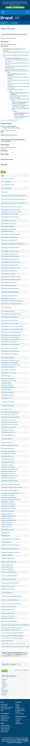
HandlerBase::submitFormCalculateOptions (12, 487)
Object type (4, 164)
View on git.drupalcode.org (10, 135)
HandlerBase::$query (6, 383)
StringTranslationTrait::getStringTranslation (12, 635)
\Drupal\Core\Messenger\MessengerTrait (15, 69)
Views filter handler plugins (8, 126)
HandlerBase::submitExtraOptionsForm (11, 484)
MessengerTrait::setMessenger (9, 508)
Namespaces (5, 690)
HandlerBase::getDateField (7, 430)
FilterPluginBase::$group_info (8, 220)
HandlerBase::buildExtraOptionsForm (10, 412)
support (12, 654)
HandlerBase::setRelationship (8, 471)
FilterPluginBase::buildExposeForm (9, 251)
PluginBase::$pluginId (6, 522)
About (2, 723)
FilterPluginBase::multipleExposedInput (11, 314)
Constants (4, 685)
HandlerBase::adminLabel (7, 401)
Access (17, 114)
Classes (4, 682)
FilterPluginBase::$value (7, 231)
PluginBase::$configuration (8, 511)
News (2, 702)
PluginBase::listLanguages (7, 589)
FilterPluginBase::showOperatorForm (10, 339)
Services (4, 693)
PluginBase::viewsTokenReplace (9, 621)
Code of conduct (19, 713)
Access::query (4, 192)
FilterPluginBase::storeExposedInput (10, 344)
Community (18, 702)
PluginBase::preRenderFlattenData (9, 600)
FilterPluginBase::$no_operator (9, 223)
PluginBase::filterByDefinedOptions (10, 548)
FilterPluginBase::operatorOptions (9, 317)
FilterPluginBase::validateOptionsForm (10, 365)
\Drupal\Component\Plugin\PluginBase (19, 70)
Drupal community (16, 655)
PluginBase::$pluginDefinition (8, 520)
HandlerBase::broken (6, 409)
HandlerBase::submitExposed (8, 477)
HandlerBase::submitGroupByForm (10, 490)
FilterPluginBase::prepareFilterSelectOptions (12, 326)
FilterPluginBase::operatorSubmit (9, 320)
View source (4, 149)
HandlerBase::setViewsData (8, 473)
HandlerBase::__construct (7, 501)
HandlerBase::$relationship (8, 387)
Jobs (2, 710)
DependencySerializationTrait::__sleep (10, 209)
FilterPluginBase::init (6, 307)
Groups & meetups (20, 710)
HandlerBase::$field (6, 375)
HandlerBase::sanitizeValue (8, 467)
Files (3, 688)
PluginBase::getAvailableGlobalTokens (10, 552)
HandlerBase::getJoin (6, 442)
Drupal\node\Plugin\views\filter (9, 147)
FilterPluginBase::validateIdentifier (9, 362)
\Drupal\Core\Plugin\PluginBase (15, 89)
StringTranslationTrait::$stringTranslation (11, 627)
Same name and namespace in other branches (14, 34)
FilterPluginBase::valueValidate (9, 372)
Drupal (18, 741)
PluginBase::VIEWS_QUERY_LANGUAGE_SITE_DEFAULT (15, 625)
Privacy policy (4, 731)
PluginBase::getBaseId (6, 555)
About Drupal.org (5, 728)
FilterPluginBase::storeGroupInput (9, 348)
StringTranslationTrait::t (7, 640)
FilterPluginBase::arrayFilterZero (9, 240)
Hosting (17, 707)
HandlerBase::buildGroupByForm (9, 414)
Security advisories (5, 709)
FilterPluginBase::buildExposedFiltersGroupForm (13, 243)
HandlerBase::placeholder (7, 459)
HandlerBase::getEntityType (8, 435)
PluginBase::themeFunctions (8, 613)
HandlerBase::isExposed (7, 456)
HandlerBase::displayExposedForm (10, 424)
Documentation (5, 713)
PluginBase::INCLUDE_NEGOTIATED (10, 583)
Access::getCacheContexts (7, 184)
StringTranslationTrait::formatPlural (10, 630)
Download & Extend (20, 716)
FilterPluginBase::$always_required (10, 216)
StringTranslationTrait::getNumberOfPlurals (12, 632)
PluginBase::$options (6, 518)
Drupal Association (5, 727)
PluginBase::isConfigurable (8, 586)
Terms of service (5, 730)
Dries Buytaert (19, 742)
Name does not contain (7, 159)
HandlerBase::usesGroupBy (8, 495)
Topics (3, 680)
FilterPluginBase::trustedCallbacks (9, 354)
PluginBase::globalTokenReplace (9, 575)
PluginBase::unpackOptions (8, 616)
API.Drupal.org (4, 720)
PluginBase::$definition (7, 514)
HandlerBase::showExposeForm (9, 475)
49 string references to (8, 130)
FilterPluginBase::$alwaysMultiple (9, 214)
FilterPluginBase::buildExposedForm (10, 247)
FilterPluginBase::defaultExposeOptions (11, 279)
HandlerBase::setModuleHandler (9, 469)
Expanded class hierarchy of (10, 120)
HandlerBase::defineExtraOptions (9, 422)
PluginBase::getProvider (7, 567)
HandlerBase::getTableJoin (8, 448)
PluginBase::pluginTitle (7, 592)
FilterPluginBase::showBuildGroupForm (11, 335)
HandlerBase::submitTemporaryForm (10, 493)
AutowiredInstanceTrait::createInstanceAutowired (13, 195)
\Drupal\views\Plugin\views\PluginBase (19, 99)
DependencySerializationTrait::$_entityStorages (13, 203)
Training (17, 705)
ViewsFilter (4, 44)
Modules (17, 720)
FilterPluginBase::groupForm (8, 298)
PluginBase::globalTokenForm (8, 572)
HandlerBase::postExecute (7, 462)
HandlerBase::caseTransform (8, 420)
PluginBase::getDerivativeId (8, 558)
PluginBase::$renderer (6, 526)
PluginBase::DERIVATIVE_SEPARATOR (10, 539)
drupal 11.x (4, 23)
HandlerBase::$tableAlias (7, 392)
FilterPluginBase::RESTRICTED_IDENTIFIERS (12, 329)
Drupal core (18, 718)
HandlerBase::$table (6, 389)
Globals (4, 687)
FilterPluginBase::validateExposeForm (10, 360)
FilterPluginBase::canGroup (8, 273)
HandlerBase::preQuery (7, 465)
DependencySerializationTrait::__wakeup (11, 211)
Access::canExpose (6, 181)
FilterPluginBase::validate (7, 357)
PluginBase (22, 49)
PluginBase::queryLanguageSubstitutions (11, 603)
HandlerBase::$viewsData (7, 395)
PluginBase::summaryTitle (7, 609)
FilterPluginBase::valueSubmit (8, 370)
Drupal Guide (4, 715)
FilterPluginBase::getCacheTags (9, 295)
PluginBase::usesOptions (7, 618)
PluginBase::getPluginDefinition (9, 562)
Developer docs (5, 718)
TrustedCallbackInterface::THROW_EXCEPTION (13, 643)
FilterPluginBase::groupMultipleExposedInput (12, 300)
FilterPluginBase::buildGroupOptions (10, 256)
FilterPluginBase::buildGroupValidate (10, 262)
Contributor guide (19, 709)
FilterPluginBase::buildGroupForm (9, 254)
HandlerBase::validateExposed (8, 497)
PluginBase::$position (6, 524)
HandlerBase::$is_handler (7, 378)
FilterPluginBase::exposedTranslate (10, 288)
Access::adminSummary (7, 178)
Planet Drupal (4, 704)
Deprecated (5, 691)
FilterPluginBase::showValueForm (9, 341)
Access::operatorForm (6, 188)
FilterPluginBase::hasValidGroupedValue (11, 303)
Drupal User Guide (5, 717)
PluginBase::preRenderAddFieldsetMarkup (11, 596)
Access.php (13, 23)
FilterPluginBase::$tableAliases (8, 229)
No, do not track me (19, 7)
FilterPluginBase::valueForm (8, 367)
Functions (4, 684)
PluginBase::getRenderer (7, 569)
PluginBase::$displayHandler (8, 516)
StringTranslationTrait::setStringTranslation (12, 638)
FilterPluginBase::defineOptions (9, 282)
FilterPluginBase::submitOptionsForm (10, 351)
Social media (4, 705)
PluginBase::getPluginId (7, 564)
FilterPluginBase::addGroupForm (9, 237)
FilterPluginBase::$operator (8, 226)
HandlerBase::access (6, 398)
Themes (17, 721)
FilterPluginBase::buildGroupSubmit (10, 259)
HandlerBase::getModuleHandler (9, 445)
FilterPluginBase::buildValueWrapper (10, 268)
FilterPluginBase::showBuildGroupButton (11, 332)
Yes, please (9, 7)
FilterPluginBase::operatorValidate (9, 323)
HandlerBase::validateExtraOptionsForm (11, 499)
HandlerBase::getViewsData (8, 451)
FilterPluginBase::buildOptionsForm (10, 265)
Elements (4, 694)
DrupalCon (18, 712)
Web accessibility (5, 725)
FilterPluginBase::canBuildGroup (9, 270)
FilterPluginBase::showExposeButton (10, 337)
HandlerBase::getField (6, 438)
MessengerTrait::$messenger (8, 503)
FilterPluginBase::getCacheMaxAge (9, 292)
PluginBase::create (5, 535)
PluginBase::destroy (6, 542)
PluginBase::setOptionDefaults (8, 606)
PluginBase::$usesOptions (7, 529)
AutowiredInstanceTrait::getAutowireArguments (13, 199)
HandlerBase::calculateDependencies (10, 417)
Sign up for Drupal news (7, 707)
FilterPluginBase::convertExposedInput (10, 276)
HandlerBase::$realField (7, 385)
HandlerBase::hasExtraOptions (9, 453)
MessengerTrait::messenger (8, 506)
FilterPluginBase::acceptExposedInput (10, 234)
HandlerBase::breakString (7, 405)
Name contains (5, 154)
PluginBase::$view (5, 532)
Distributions (18, 723)
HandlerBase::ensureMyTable (8, 427)
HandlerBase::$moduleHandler (8, 380)
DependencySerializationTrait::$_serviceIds (12, 206)
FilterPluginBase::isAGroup (7, 311)
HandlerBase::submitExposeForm (9, 480)
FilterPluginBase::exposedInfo (8, 285)
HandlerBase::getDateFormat (8, 432)
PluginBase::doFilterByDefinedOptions (10, 545)
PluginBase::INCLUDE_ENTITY (8, 579)
